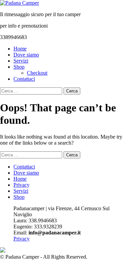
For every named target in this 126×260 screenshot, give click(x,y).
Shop (19, 67)
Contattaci (24, 79)
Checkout (37, 73)
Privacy (21, 185)
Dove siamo (26, 55)
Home (20, 48)
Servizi (20, 61)
